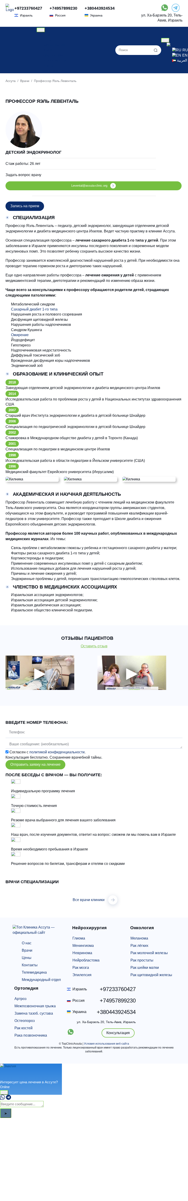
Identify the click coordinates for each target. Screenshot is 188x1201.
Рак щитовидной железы (151, 975)
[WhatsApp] (2, 1098)
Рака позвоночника (30, 1035)
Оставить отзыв (94, 646)
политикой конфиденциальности (57, 752)
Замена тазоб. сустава (33, 1013)
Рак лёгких (139, 946)
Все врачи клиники (89, 900)
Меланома (139, 938)
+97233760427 (28, 8)
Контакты (30, 965)
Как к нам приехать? (59, 71)
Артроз (20, 999)
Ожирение (20, 335)
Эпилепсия (81, 975)
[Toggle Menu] (41, 30)
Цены (47, 40)
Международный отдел (41, 980)
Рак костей (23, 1028)
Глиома (78, 938)
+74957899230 (63, 8)
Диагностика (53, 55)
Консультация (118, 1033)
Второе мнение (55, 60)
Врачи (47, 50)
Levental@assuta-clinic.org (89, 185)
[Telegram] (8, 1098)
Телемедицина (34, 972)
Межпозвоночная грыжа (35, 1006)
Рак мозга (80, 968)
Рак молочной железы (149, 953)
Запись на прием (24, 206)
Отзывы (49, 66)
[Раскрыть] (4, 1092)
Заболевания (53, 45)
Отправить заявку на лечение (35, 764)
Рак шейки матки (144, 968)
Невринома (82, 953)
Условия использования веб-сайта (106, 1043)
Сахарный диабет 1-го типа (34, 309)
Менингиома (83, 946)
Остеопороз (24, 1021)
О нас (47, 35)
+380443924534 (100, 8)
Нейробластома (86, 960)
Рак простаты (141, 960)
